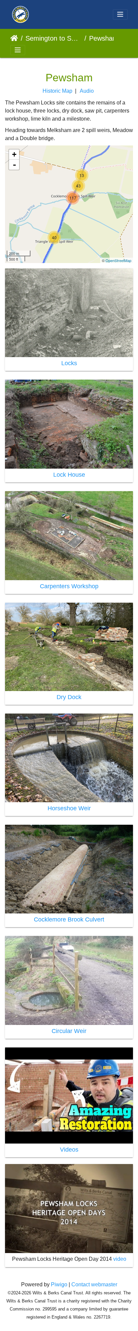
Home (14, 38)
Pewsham (103, 38)
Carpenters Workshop (69, 586)
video (119, 1259)
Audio (87, 91)
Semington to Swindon (53, 38)
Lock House (69, 474)
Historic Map (57, 91)
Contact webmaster (94, 1284)
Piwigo (59, 1284)
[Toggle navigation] (120, 14)
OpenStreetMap (118, 260)
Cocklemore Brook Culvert (69, 919)
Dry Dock (69, 697)
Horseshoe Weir (69, 808)
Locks (69, 363)
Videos (69, 1149)
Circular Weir (69, 1031)
